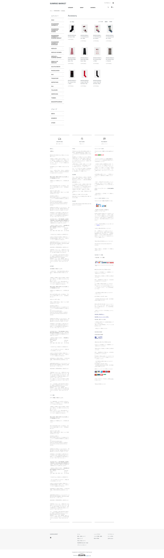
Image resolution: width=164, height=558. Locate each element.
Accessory (63, 10)
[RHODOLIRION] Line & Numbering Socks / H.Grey (110, 37)
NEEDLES (54, 48)
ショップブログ (97, 534)
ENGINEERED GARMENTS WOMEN (55, 30)
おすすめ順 (100, 21)
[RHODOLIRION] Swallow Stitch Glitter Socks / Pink (72, 59)
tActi (52, 74)
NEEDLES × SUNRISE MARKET (56, 56)
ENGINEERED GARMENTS (55, 24)
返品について (80, 538)
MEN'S (53, 113)
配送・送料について (81, 536)
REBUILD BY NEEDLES (54, 62)
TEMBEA (53, 98)
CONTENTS (92, 7)
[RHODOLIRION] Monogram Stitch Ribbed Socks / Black (97, 82)
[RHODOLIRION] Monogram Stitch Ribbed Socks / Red (84, 82)
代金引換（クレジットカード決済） (102, 316)
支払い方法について (81, 540)
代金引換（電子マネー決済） (100, 319)
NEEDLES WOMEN (56, 52)
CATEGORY (70, 7)
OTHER (53, 123)
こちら (112, 378)
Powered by (75, 555)
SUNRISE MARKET (58, 3)
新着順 (110, 21)
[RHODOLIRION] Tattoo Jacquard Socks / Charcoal (110, 59)
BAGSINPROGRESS (56, 102)
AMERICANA (54, 94)
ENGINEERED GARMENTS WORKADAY (55, 43)
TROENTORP (54, 78)
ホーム (51, 10)
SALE (52, 20)
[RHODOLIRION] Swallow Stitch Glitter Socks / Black (84, 59)
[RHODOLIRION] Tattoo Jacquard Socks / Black (72, 82)
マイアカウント (107, 2)
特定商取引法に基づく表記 (82, 542)
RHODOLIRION (57, 10)
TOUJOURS (54, 90)
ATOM (97, 538)
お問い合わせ (110, 538)
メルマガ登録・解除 (98, 536)
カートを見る (110, 536)
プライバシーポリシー (81, 545)
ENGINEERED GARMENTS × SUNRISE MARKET (56, 37)
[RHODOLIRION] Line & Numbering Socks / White (85, 37)
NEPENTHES (54, 82)
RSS (95, 538)
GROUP (81, 7)
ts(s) (52, 86)
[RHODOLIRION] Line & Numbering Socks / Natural (97, 37)
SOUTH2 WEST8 (55, 66)
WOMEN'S (54, 118)
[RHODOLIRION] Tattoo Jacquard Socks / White (97, 59)
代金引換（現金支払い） (99, 314)
